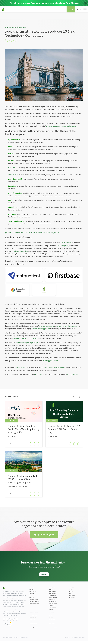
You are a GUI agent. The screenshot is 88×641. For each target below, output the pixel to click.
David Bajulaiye (63, 246)
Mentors (70, 589)
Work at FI (51, 615)
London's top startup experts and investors (61, 126)
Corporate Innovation (34, 599)
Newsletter (51, 609)
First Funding (52, 605)
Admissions (32, 597)
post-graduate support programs (25, 338)
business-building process (40, 329)
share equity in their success (67, 326)
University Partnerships (34, 601)
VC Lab (31, 595)
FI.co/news (38, 375)
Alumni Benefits (72, 595)
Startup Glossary (52, 593)
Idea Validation (52, 599)
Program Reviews (72, 597)
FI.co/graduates (72, 375)
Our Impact (51, 617)
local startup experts (46, 326)
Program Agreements (34, 627)
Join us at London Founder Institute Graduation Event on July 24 (32, 232)
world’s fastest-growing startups (27, 343)
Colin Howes (66, 243)
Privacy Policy (74, 637)
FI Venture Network (33, 615)
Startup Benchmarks (53, 603)
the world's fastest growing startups (53, 368)
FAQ (49, 629)
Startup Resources (52, 591)
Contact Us (51, 631)
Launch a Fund (32, 619)
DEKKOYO (12, 168)
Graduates (71, 591)
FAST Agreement (33, 625)
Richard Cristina (21, 251)
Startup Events (52, 589)
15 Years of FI (51, 625)
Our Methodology (52, 619)
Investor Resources (33, 623)
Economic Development (34, 603)
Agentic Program (33, 591)
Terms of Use (67, 637)
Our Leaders (51, 621)
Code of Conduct (82, 637)
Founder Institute (20, 368)
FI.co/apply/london (50, 361)
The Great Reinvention (53, 627)
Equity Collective (33, 621)
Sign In (79, 9)
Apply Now (31, 589)
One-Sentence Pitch (53, 597)
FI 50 (70, 593)
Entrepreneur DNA (52, 601)
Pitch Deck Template (53, 595)
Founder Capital (33, 617)
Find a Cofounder (52, 607)
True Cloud (13, 175)
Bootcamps (32, 593)
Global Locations (52, 623)
